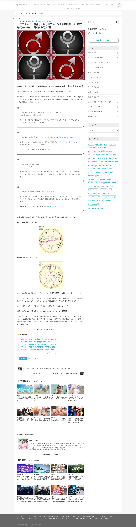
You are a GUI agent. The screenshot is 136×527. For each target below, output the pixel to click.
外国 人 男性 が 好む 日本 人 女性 (109, 161)
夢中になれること (92, 204)
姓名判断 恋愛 (108, 172)
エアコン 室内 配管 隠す (104, 193)
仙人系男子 (91, 165)
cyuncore (21, 4)
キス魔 (98, 168)
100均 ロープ (91, 200)
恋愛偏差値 (107, 183)
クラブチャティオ (92, 154)
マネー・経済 (70, 8)
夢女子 (111, 168)
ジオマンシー (103, 190)
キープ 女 (112, 165)
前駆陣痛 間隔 (91, 175)
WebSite (47, 454)
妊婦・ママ (77, 8)
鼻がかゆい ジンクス (93, 190)
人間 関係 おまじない (93, 179)
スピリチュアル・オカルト (98, 62)
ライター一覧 (42, 518)
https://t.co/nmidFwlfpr (48, 191)
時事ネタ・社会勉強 (80, 4)
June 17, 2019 (52, 149)
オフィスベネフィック (96, 518)
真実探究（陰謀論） (52, 4)
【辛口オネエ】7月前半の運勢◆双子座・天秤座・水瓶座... (37, 347)
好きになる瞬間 (108, 151)
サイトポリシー (66, 518)
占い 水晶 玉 (105, 168)
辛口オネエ (32, 358)
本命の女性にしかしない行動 (109, 197)
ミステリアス (112, 144)
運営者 (107, 518)
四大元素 (108, 158)
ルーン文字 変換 (92, 193)
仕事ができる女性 (99, 172)
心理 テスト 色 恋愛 (105, 179)
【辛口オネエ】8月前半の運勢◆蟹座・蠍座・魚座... (35, 342)
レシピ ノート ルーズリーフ (95, 151)
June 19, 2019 (52, 206)
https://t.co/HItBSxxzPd (69, 137)
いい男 (110, 190)
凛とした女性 (91, 168)
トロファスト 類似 (101, 147)
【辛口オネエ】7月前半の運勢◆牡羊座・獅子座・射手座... (37, 349)
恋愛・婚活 (36, 4)
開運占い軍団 (33, 440)
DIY (100, 204)
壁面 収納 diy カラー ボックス (95, 183)
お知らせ (92, 53)
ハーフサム (112, 154)
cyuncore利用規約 (54, 518)
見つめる (114, 158)
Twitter (56, 454)
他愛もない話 (108, 200)
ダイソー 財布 (101, 158)
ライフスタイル (100, 4)
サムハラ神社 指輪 (103, 154)
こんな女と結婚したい (93, 186)
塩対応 (105, 144)
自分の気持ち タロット (94, 161)
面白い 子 (113, 186)
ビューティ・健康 (109, 4)
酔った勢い (105, 165)
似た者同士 (115, 183)
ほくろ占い (91, 144)
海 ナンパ (90, 172)
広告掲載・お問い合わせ (80, 518)
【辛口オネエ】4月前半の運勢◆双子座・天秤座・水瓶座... (37, 339)
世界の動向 (93, 82)
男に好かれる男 (92, 158)
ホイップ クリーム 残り (94, 197)
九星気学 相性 (98, 144)
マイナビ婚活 (91, 147)
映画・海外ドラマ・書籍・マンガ (66, 4)
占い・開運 (43, 4)
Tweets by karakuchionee (95, 208)
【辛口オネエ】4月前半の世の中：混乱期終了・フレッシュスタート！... (41, 344)
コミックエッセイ (90, 4)
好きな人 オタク (105, 186)
